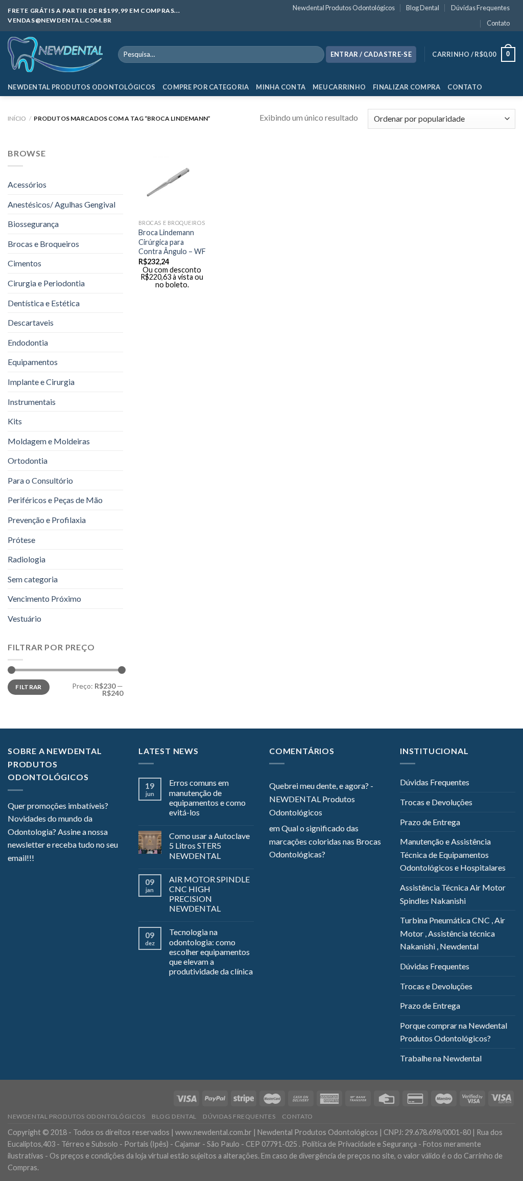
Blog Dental (422, 8)
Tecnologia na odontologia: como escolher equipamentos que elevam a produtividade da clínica (211, 951)
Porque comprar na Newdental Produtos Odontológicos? (453, 1031)
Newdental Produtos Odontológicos (344, 8)
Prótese (21, 539)
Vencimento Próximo (44, 598)
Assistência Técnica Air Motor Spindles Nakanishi (453, 893)
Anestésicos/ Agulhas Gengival (61, 204)
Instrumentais (32, 401)
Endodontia (28, 342)
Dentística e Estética (44, 303)
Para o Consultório (40, 480)
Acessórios (27, 184)
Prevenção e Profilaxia (47, 520)
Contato (498, 23)
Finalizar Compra (406, 87)
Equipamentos (33, 362)
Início (17, 118)
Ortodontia (27, 460)
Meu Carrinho (339, 87)
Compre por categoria (205, 87)
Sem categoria (33, 579)
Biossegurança (33, 224)
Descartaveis (31, 322)
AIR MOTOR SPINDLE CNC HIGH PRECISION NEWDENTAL (209, 894)
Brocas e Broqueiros (43, 243)
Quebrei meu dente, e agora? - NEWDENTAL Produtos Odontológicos (321, 798)
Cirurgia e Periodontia (46, 283)
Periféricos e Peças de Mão (55, 500)
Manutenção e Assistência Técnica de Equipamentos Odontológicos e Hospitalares (453, 854)
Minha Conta (280, 87)
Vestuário (24, 618)
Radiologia (26, 559)
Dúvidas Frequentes (480, 8)
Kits (15, 421)
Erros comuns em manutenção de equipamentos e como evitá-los (207, 797)
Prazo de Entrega (430, 822)
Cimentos (24, 263)
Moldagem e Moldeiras (49, 441)
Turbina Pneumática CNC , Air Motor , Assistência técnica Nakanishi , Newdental (452, 933)
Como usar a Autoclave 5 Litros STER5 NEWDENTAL (209, 845)
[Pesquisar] (314, 54)
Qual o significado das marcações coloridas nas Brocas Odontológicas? (325, 841)
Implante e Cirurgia (41, 382)
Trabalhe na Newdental (441, 1058)
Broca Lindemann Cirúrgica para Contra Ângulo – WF (172, 242)
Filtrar (28, 687)
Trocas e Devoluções (436, 802)
